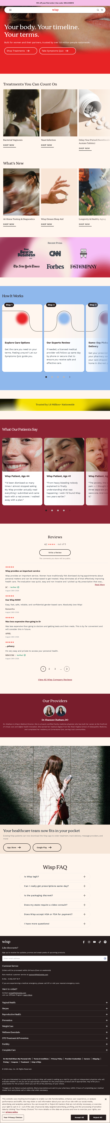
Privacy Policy (56, 1059)
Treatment (25, 1062)
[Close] (106, 1099)
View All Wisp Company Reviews (55, 679)
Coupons (14, 1062)
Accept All (79, 1117)
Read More (100, 584)
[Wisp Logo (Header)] (55, 10)
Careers (87, 1059)
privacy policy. (12, 1112)
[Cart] (102, 10)
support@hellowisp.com (38, 975)
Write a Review (55, 552)
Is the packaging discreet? (38, 895)
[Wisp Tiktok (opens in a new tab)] (99, 942)
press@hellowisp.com (17, 993)
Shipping (96, 1059)
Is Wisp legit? (31, 876)
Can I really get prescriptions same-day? (46, 886)
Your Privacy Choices (13, 1117)
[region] (55, 1109)
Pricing (6, 1062)
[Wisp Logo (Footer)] (6, 942)
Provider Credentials (73, 1059)
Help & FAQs (36, 1062)
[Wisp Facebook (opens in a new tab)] (83, 942)
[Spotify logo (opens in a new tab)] (105, 942)
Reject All (97, 1117)
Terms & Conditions (41, 1059)
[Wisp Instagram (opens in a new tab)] (89, 942)
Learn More (27, 995)
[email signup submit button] (105, 958)
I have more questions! (36, 923)
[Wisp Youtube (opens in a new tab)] (94, 942)
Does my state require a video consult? (45, 905)
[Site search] (98, 10)
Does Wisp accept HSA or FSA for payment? (48, 914)
